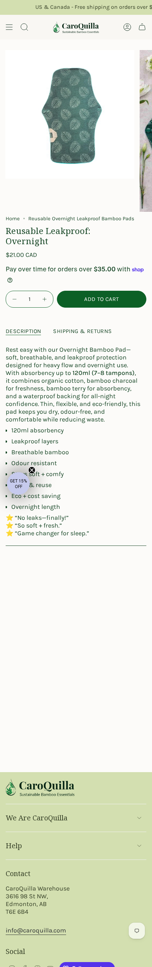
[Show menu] (9, 27)
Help (14, 845)
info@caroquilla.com (36, 930)
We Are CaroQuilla (37, 818)
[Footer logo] (40, 787)
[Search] (24, 27)
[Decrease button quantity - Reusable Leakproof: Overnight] (15, 299)
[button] (18, 483)
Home (13, 218)
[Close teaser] (31, 470)
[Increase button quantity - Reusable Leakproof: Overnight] (43, 299)
